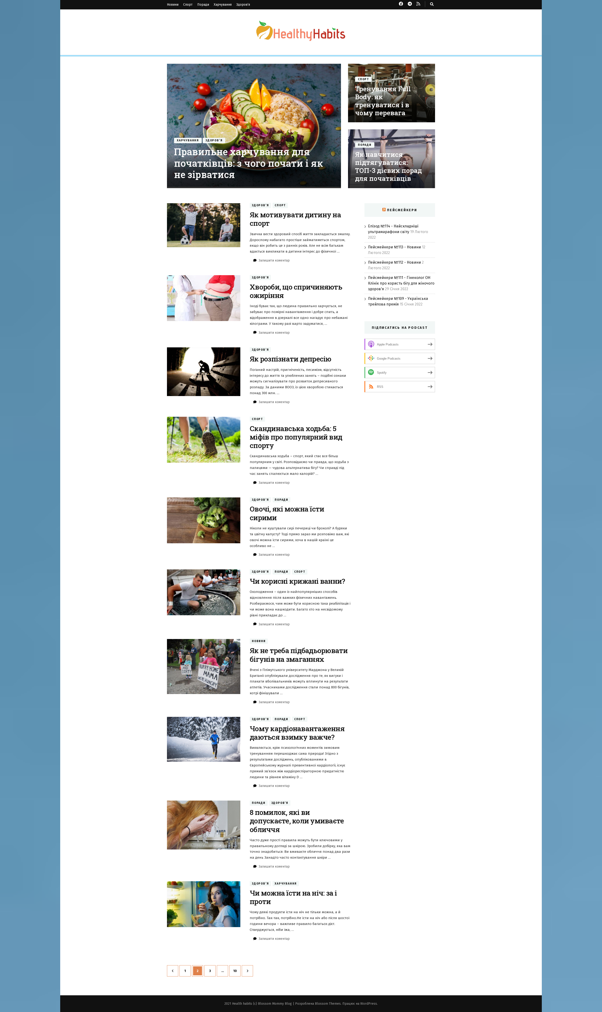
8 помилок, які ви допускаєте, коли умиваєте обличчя (297, 821)
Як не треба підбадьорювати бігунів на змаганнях (299, 654)
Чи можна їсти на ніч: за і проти (293, 897)
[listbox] (301, 126)
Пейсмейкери (402, 210)
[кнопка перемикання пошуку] (432, 4)
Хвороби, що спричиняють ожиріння (296, 291)
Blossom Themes (328, 1004)
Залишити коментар (274, 260)
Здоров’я (243, 5)
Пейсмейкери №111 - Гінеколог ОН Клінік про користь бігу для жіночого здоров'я (401, 283)
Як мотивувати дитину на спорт (295, 219)
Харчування (223, 5)
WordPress (368, 1004)
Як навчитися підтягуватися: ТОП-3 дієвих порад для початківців (388, 166)
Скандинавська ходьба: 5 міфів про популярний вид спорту (296, 437)
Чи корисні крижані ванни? (297, 581)
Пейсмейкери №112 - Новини (394, 262)
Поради (203, 5)
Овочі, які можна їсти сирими (287, 513)
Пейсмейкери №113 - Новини (394, 247)
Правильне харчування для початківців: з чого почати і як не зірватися (248, 163)
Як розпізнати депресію (290, 358)
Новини (172, 5)
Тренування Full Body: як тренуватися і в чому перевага (383, 100)
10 (237, 971)
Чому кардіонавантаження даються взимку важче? (297, 733)
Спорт (188, 5)
